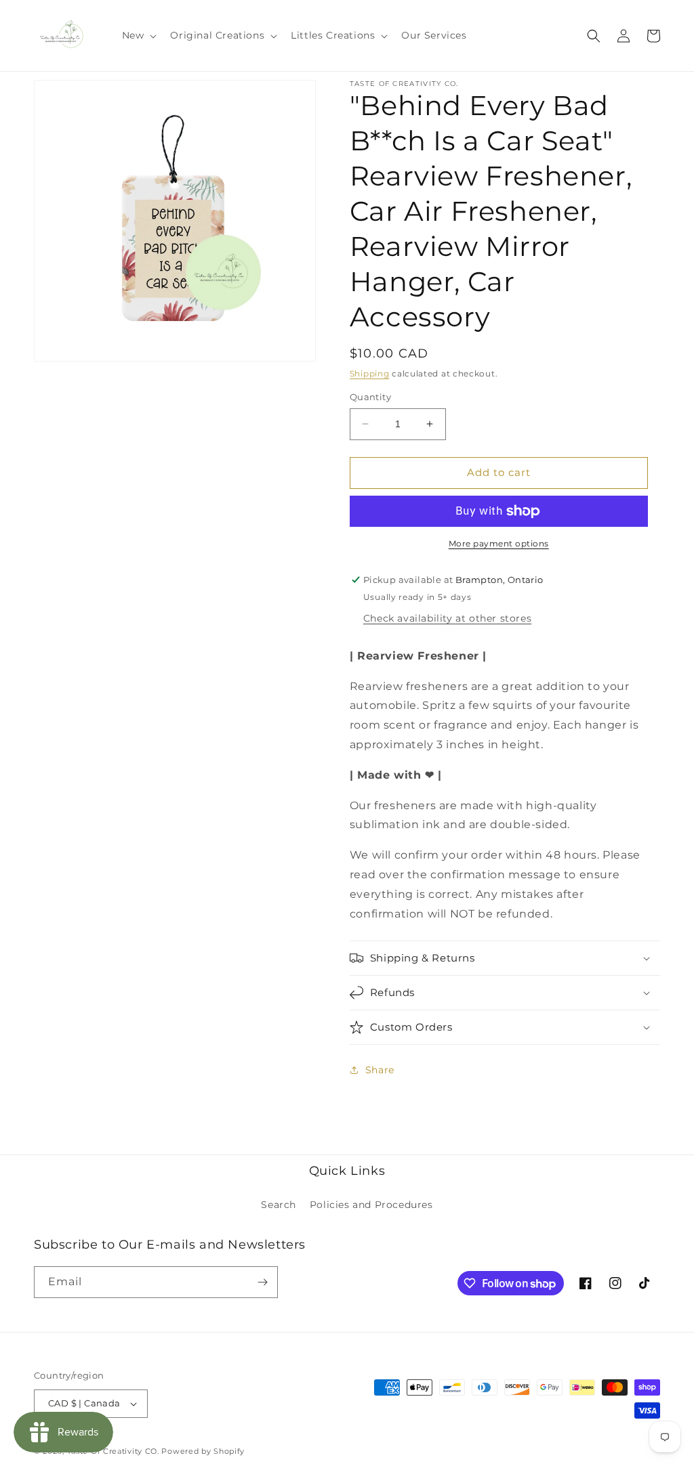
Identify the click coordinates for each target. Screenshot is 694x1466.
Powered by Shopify (203, 1451)
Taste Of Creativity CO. (113, 1451)
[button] (138, 35)
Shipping (370, 373)
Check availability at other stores (447, 618)
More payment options (499, 543)
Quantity (370, 396)
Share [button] (379, 1070)
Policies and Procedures (371, 1205)
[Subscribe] (262, 1282)
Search (278, 1205)
